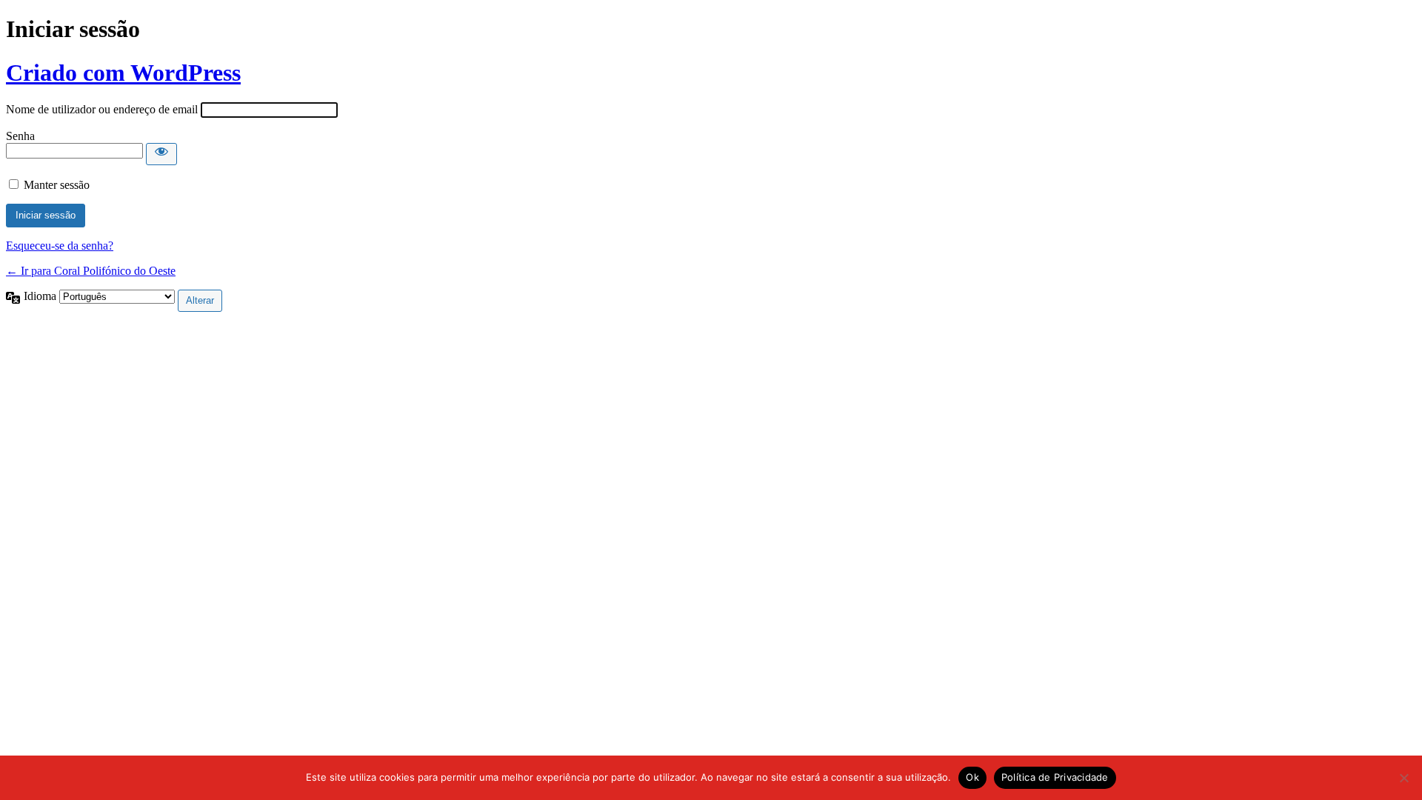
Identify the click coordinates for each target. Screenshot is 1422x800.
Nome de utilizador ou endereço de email (102, 109)
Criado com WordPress (123, 72)
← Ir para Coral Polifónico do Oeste (91, 270)
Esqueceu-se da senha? (59, 245)
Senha (20, 136)
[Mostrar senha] (161, 154)
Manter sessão (57, 185)
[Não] (1403, 777)
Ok (972, 777)
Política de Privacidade (1055, 777)
